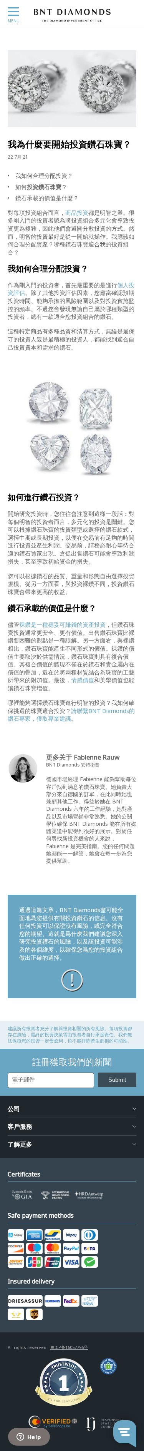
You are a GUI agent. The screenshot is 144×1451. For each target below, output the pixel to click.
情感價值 (82, 680)
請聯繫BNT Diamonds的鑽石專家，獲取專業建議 (71, 715)
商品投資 (76, 213)
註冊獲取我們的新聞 (72, 1062)
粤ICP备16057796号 (69, 1347)
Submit (117, 1079)
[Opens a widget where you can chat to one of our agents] (29, 1437)
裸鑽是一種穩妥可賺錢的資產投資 (62, 625)
